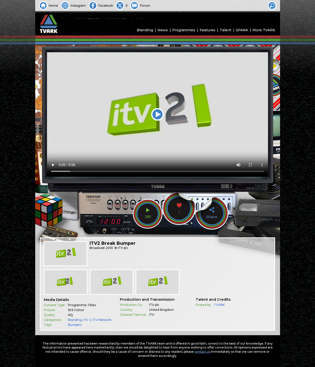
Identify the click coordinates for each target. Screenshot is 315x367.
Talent (225, 30)
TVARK (219, 305)
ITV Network (102, 320)
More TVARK (263, 30)
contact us (202, 351)
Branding (145, 30)
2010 (109, 248)
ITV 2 (87, 320)
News (163, 30)
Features (207, 30)
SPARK (242, 30)
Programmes (183, 30)
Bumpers (75, 325)
